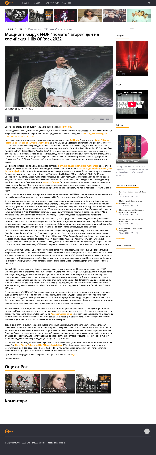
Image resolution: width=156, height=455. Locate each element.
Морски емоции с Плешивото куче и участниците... (131, 211)
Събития (66, 3)
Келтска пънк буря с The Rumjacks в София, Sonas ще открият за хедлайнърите (91, 388)
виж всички (120, 238)
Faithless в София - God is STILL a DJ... (132, 193)
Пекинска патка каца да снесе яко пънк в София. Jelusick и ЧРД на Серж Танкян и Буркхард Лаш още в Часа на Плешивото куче (22, 389)
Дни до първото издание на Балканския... (131, 220)
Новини (26, 3)
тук (73, 354)
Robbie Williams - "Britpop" (128, 161)
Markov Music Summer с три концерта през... (130, 202)
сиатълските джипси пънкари (78, 166)
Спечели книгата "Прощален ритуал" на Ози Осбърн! (56, 389)
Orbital (119, 71)
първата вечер (61, 314)
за (38, 345)
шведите (51, 182)
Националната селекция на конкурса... (130, 229)
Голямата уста (52, 3)
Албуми (37, 3)
